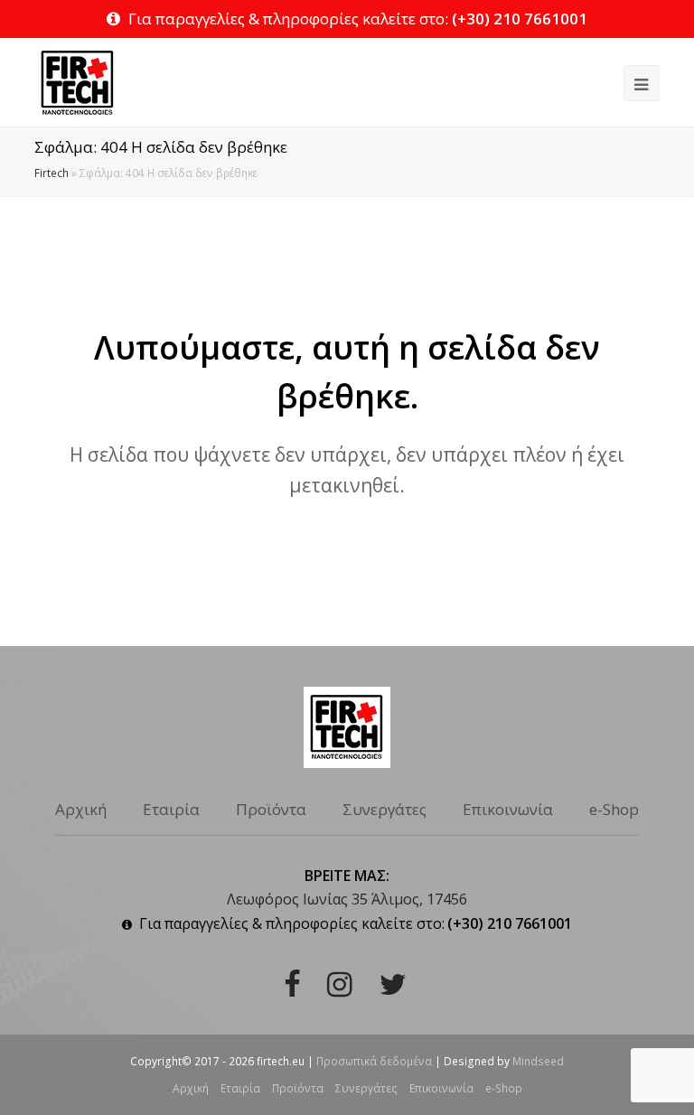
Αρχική (81, 809)
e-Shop (614, 809)
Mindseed (538, 1061)
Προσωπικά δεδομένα (374, 1061)
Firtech (51, 172)
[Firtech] (76, 81)
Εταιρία (171, 809)
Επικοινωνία (508, 809)
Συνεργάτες (384, 809)
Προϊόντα (271, 809)
